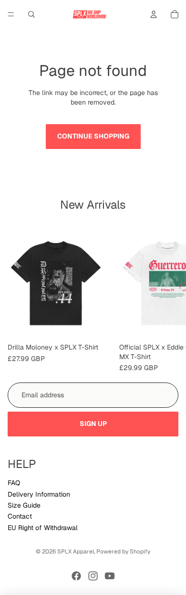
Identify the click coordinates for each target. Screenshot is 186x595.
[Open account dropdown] (153, 14)
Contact (20, 516)
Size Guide (24, 505)
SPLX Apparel (75, 551)
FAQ (14, 482)
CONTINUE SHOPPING (93, 136)
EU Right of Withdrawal (43, 527)
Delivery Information (39, 494)
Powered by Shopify (123, 551)
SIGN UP (93, 423)
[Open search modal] (31, 14)
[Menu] (11, 14)
